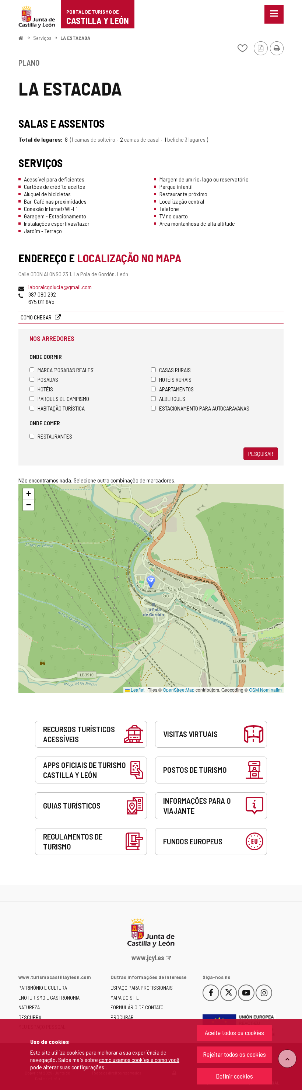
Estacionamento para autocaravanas (204, 408)
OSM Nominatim (265, 689)
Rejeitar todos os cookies (234, 1054)
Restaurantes (55, 436)
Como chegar (37, 317)
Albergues (172, 398)
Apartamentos (176, 388)
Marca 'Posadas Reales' (66, 369)
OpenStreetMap (178, 689)
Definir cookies (234, 1076)
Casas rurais (175, 369)
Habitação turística (61, 408)
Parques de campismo (63, 398)
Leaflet (137, 689)
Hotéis (45, 388)
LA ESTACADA (75, 38)
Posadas (48, 379)
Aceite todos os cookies (234, 1032)
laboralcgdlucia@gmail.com (60, 286)
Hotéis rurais (175, 379)
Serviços (42, 38)
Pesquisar (260, 453)
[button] (28, 493)
